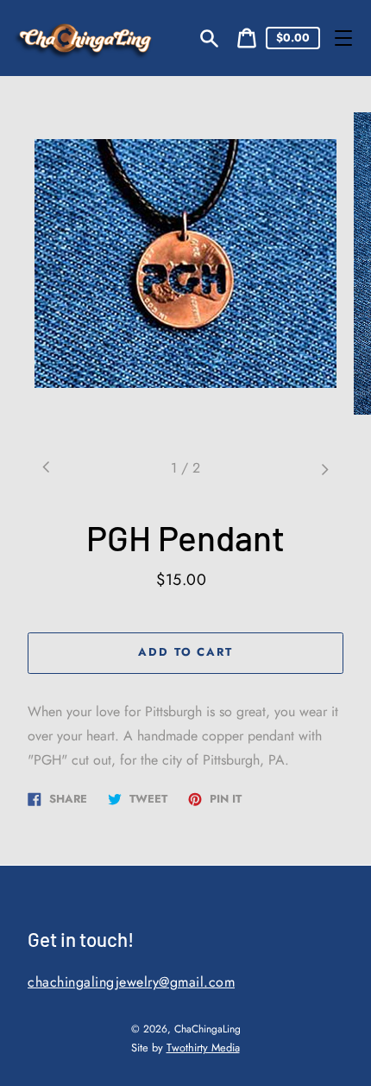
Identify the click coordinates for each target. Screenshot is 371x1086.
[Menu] (343, 38)
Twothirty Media (203, 1047)
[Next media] (324, 468)
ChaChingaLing (207, 1029)
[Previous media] (47, 468)
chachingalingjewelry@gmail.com (131, 982)
